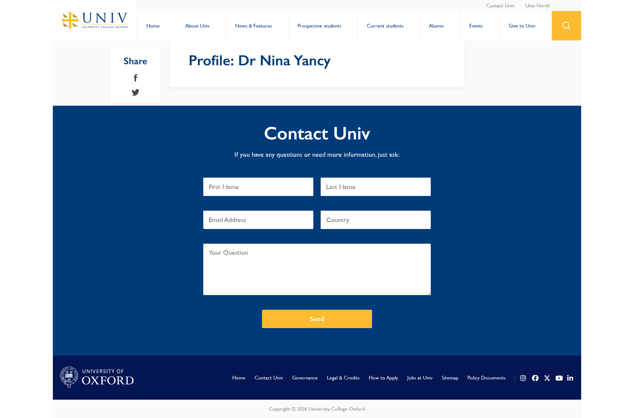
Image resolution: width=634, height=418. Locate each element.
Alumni (436, 26)
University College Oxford (95, 20)
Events (476, 26)
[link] (523, 378)
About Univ (197, 26)
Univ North (537, 5)
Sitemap (450, 378)
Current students (385, 26)
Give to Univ (522, 26)
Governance (305, 378)
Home (153, 26)
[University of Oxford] (97, 378)
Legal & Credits (343, 378)
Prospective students (319, 26)
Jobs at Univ (420, 378)
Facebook (135, 77)
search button (566, 25)
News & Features (253, 26)
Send (317, 319)
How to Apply (383, 378)
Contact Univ (500, 5)
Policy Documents (486, 378)
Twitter (135, 92)
